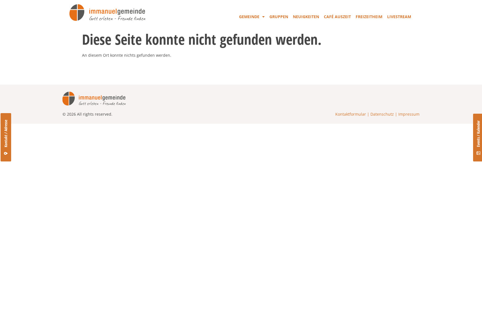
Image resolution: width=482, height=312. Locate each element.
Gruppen (278, 16)
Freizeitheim (369, 16)
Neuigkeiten (306, 16)
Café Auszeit (337, 16)
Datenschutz (382, 114)
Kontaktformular (350, 114)
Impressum (409, 114)
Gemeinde (249, 16)
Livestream (399, 16)
